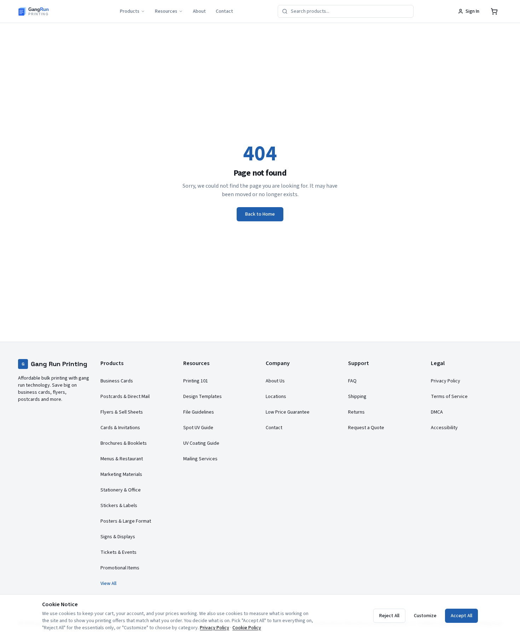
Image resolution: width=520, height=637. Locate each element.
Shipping (357, 396)
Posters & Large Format (125, 521)
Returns (356, 412)
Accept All (461, 615)
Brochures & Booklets (123, 443)
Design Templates (202, 396)
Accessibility (444, 427)
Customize (425, 615)
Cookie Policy (246, 627)
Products (129, 11)
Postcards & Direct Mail (125, 396)
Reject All (389, 615)
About (199, 11)
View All (108, 583)
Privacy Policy (445, 381)
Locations (276, 396)
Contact (224, 11)
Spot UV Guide (198, 427)
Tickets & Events (118, 552)
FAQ (352, 381)
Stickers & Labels (118, 505)
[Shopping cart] (494, 11)
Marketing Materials (121, 474)
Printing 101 (195, 381)
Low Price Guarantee (288, 412)
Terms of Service (449, 396)
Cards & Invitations (120, 427)
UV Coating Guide (201, 443)
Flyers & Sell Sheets (121, 412)
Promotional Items (119, 567)
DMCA (437, 412)
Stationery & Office (120, 490)
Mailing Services (200, 458)
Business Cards (116, 381)
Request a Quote (366, 427)
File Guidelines (198, 412)
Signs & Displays (117, 536)
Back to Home (260, 214)
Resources (166, 11)
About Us (275, 381)
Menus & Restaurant (121, 458)
